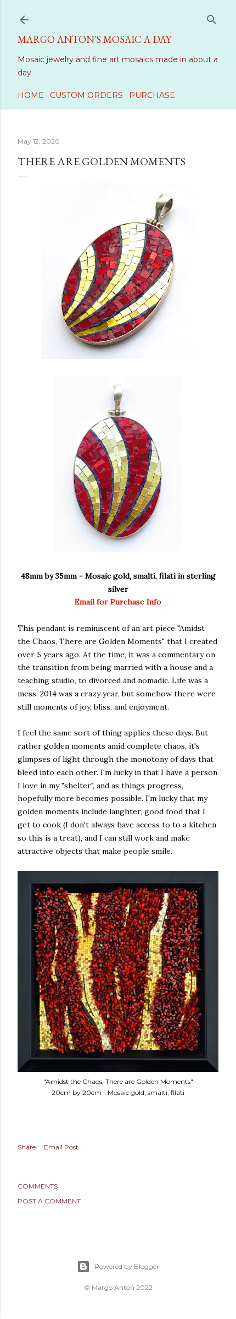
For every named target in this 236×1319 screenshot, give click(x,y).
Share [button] (27, 1147)
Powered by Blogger (126, 1266)
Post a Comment (49, 1201)
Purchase (152, 95)
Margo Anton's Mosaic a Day (94, 39)
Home (31, 95)
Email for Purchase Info (118, 602)
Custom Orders (86, 95)
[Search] (211, 17)
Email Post (61, 1147)
